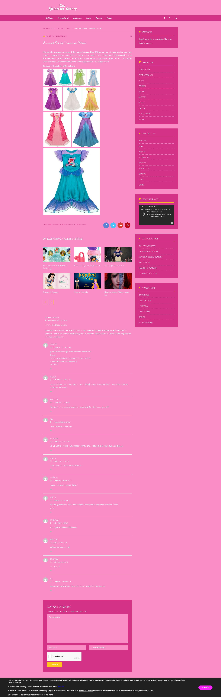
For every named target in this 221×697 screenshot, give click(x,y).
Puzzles (142, 108)
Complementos (144, 70)
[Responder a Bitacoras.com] (46, 341)
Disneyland (63, 17)
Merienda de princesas (147, 268)
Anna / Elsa (143, 141)
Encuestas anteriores (145, 43)
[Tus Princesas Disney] (63, 7)
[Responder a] (51, 489)
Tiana (84, 224)
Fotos (88, 17)
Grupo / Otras (144, 168)
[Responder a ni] (51, 590)
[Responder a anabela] (51, 411)
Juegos (109, 17)
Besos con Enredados (81, 292)
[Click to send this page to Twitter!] (113, 225)
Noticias (49, 17)
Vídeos (99, 17)
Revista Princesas (146, 323)
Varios (141, 119)
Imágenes (77, 17)
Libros (141, 92)
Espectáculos (145, 300)
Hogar (141, 81)
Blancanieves (144, 157)
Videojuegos (145, 311)
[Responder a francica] (51, 532)
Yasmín (141, 185)
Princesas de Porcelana (148, 273)
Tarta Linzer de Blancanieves (114, 265)
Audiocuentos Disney (147, 246)
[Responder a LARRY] (51, 470)
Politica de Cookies (86, 691)
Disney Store (58, 28)
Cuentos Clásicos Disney (148, 251)
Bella (50, 224)
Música (141, 103)
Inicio (47, 28)
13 (131, 36)
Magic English (144, 262)
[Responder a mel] (51, 431)
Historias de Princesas (50, 292)
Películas (144, 306)
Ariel (68, 28)
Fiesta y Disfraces (146, 75)
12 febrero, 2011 (61, 36)
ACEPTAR (205, 687)
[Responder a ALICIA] (51, 391)
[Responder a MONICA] (51, 369)
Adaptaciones (144, 295)
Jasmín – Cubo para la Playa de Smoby (87, 265)
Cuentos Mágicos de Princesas (150, 257)
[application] (156, 215)
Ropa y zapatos (144, 114)
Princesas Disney (67, 224)
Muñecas (142, 97)
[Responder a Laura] (51, 512)
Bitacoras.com (52, 317)
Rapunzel (77, 224)
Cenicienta (57, 224)
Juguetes (142, 86)
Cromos (142, 317)
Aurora (142, 152)
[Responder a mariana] (51, 450)
